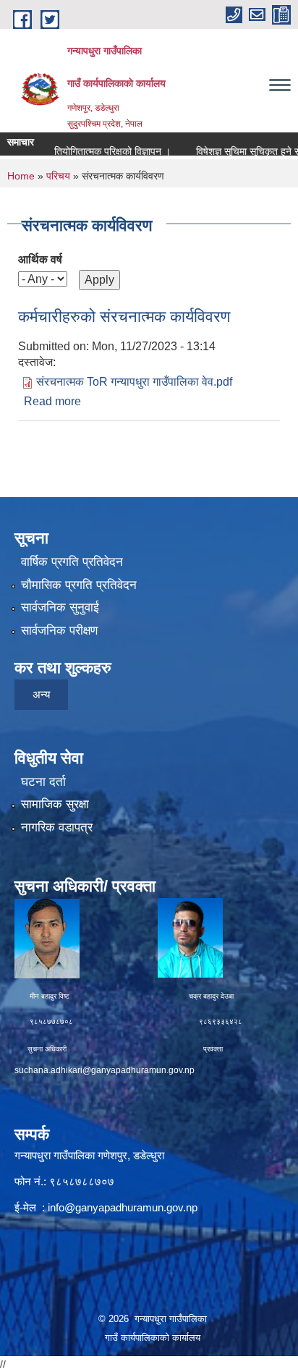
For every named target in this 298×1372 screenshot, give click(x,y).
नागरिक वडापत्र (57, 827)
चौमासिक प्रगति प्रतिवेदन (79, 585)
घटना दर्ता (43, 782)
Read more (52, 401)
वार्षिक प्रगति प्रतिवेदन (72, 562)
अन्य (41, 694)
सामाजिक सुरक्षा (55, 804)
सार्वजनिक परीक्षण (59, 631)
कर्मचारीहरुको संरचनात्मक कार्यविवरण (124, 317)
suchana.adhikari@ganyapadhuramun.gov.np (104, 1070)
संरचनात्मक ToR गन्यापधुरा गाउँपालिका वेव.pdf (134, 382)
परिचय (58, 176)
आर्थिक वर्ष (40, 259)
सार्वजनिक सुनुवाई (60, 607)
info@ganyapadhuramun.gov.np (122, 1207)
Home (21, 176)
